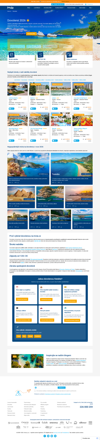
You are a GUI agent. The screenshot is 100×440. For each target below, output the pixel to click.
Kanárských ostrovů (77, 247)
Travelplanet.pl (65, 432)
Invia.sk (55, 432)
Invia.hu (59, 432)
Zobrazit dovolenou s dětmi (23, 320)
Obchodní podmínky (28, 406)
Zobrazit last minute (22, 299)
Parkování (9, 411)
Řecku (52, 363)
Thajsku (48, 363)
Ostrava (30, 336)
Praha (18, 336)
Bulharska (17, 249)
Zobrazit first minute (46, 299)
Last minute (17, 79)
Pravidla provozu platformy (63, 406)
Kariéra (42, 406)
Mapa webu (27, 415)
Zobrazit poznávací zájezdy (72, 320)
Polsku (72, 269)
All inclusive (31, 79)
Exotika (9, 409)
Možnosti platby (28, 411)
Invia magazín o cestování (30, 413)
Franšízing (43, 411)
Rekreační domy (11, 415)
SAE (67, 247)
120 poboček (79, 271)
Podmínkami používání (50, 394)
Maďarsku (67, 269)
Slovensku (62, 269)
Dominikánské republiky (30, 249)
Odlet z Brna (75, 79)
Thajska (22, 249)
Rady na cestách (63, 363)
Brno (24, 336)
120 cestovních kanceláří (36, 259)
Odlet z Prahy (67, 79)
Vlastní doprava (59, 79)
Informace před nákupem (30, 404)
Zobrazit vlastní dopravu (47, 320)
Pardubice (37, 336)
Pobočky (43, 409)
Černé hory (42, 249)
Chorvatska (12, 249)
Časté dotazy (27, 402)
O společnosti (44, 413)
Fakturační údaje (28, 409)
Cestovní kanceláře (12, 402)
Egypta (38, 249)
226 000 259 (86, 406)
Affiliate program (44, 404)
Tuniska (70, 247)
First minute (24, 79)
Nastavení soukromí (62, 404)
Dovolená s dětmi (40, 79)
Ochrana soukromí (61, 402)
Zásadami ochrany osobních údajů (63, 394)
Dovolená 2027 (31, 33)
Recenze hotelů (11, 413)
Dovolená (9, 404)
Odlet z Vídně (82, 79)
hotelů (22, 262)
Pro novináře (44, 402)
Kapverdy (55, 249)
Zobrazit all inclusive (70, 301)
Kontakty (43, 415)
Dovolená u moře (50, 79)
